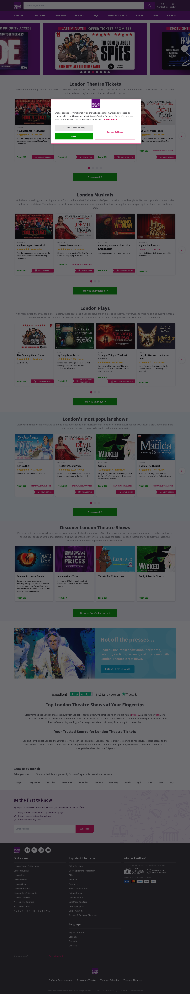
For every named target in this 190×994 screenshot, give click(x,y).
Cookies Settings (115, 132)
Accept (74, 136)
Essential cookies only (74, 127)
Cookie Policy (110, 119)
